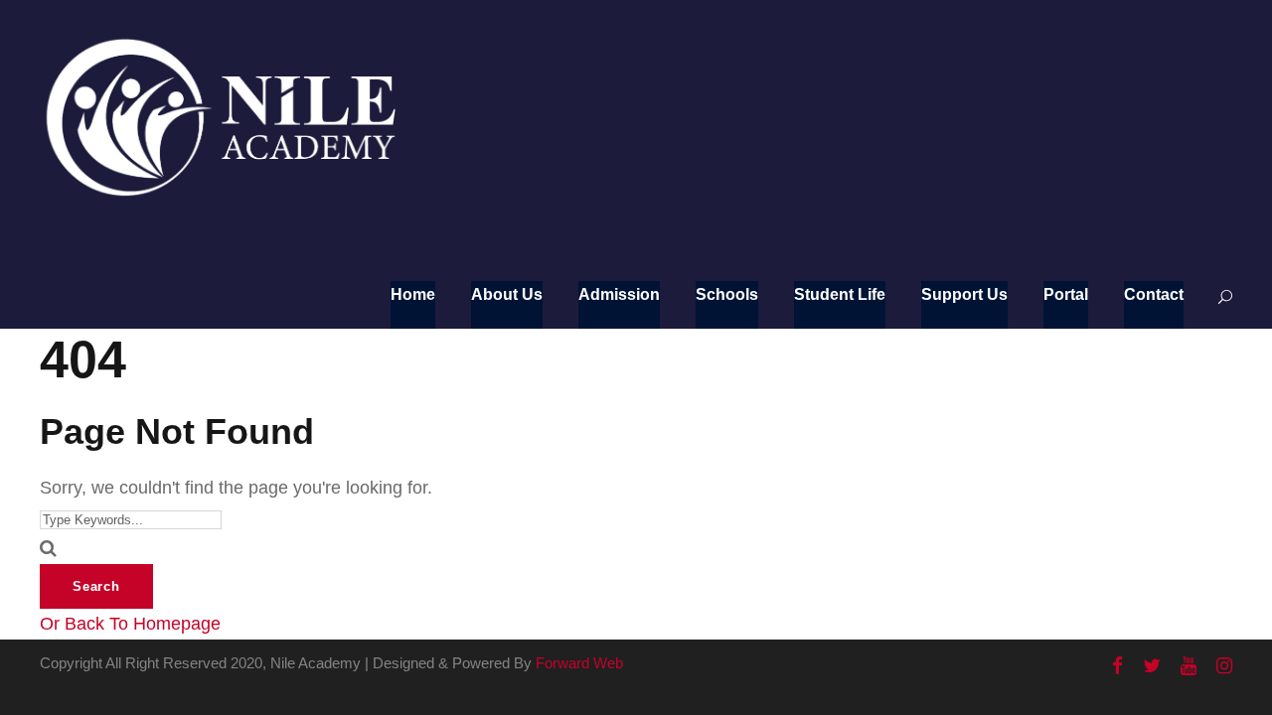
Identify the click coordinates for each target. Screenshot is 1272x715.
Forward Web (579, 662)
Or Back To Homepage (130, 624)
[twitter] (1152, 665)
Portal (1065, 294)
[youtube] (1188, 665)
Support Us (964, 294)
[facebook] (1117, 665)
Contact (1154, 294)
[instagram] (1224, 665)
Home (413, 294)
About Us (507, 294)
